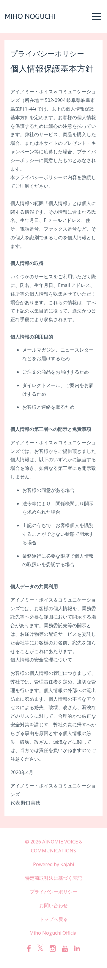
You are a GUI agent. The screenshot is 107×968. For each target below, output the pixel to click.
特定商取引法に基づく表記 (53, 878)
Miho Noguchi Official (53, 933)
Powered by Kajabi (53, 864)
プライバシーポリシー (53, 891)
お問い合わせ (53, 905)
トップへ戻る (53, 919)
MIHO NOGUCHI (30, 16)
